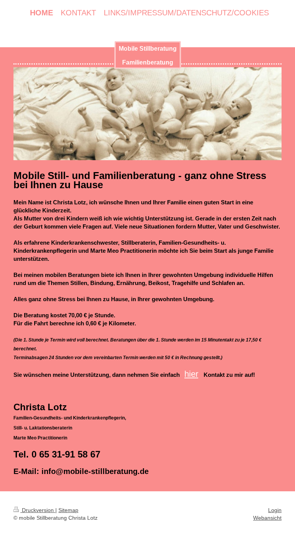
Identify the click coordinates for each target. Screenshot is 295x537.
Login (275, 510)
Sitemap (68, 510)
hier (191, 374)
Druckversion (37, 510)
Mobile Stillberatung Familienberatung (148, 55)
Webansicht (267, 518)
